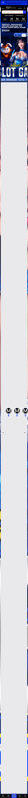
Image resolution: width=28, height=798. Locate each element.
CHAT (25, 796)
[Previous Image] (3, 433)
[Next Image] (24, 433)
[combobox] (12, 12)
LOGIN (8, 796)
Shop (3, 8)
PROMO (2, 796)
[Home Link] (10, 8)
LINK (19, 796)
